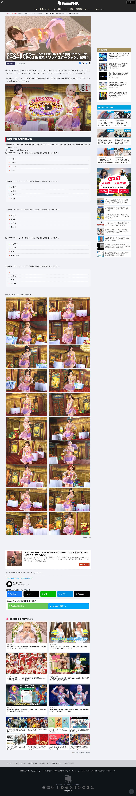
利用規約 (42, 763)
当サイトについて (21, 763)
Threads (81, 594)
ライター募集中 (69, 763)
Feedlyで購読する (17, 606)
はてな (62, 594)
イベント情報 (68, 9)
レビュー (88, 9)
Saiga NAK (68, 3)
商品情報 (79, 9)
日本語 (129, 2)
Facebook (13, 594)
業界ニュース (44, 9)
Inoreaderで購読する (59, 606)
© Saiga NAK (68, 791)
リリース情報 (56, 9)
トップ (34, 9)
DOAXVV (89, 537)
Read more (83, 564)
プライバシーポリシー (54, 763)
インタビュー (99, 9)
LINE (45, 594)
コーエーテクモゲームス (24, 578)
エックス (30, 594)
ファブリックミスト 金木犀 (82, 753)
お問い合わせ (33, 763)
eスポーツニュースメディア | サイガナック (68, 784)
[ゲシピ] (114, 195)
